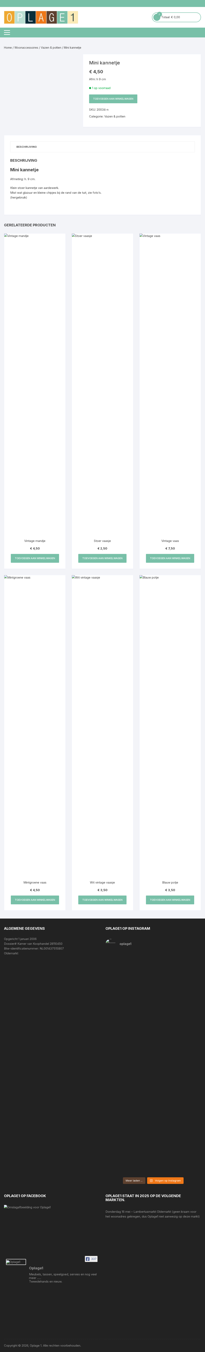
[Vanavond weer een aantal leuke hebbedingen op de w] (177, 1049)
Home (8, 47)
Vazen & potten (51, 47)
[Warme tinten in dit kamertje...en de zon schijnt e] (129, 1133)
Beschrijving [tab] (26, 146)
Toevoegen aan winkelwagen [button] (35, 558)
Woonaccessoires (26, 47)
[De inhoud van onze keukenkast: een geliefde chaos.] (129, 1054)
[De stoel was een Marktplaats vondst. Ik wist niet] (177, 1133)
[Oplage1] (16, 1262)
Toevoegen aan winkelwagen (113, 98)
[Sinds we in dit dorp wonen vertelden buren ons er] (129, 973)
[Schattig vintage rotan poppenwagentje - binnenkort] (177, 985)
